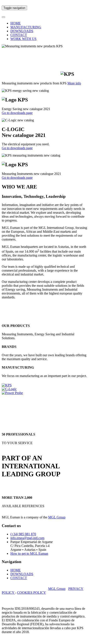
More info (74, 83)
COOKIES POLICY (31, 592)
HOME (15, 23)
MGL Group (56, 517)
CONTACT (18, 35)
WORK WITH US (23, 39)
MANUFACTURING (25, 27)
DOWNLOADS (21, 31)
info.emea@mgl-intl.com (27, 538)
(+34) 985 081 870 (23, 534)
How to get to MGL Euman (29, 553)
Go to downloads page (17, 113)
